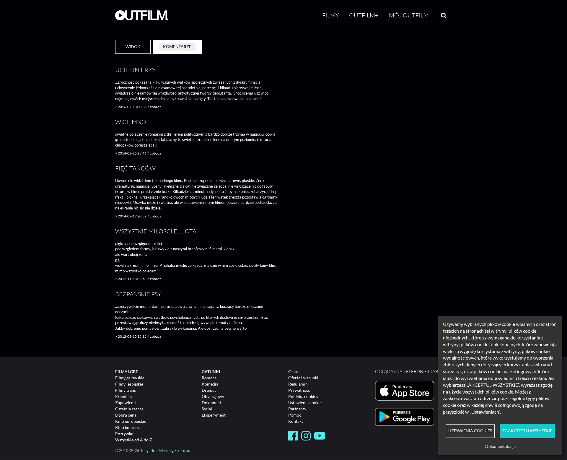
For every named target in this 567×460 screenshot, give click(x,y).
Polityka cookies (303, 396)
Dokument (211, 402)
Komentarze (177, 46)
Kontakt (295, 421)
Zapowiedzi (125, 402)
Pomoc (294, 414)
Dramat (209, 390)
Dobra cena (125, 414)
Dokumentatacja (500, 446)
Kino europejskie (130, 421)
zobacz (155, 107)
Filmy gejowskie (129, 377)
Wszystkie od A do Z (133, 439)
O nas (293, 371)
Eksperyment (214, 414)
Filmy (330, 15)
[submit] (444, 15)
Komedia (210, 383)
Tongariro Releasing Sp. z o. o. (165, 450)
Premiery (123, 396)
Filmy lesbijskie (129, 383)
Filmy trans (125, 390)
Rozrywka (124, 433)
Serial (207, 408)
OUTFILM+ (364, 15)
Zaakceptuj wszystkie (527, 430)
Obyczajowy (213, 396)
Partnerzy (297, 408)
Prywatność (299, 390)
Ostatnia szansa (129, 408)
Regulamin (298, 383)
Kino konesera (128, 427)
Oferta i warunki (303, 377)
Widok (133, 46)
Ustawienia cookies (305, 402)
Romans (209, 377)
